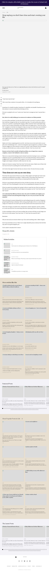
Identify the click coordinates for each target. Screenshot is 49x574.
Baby (25, 399)
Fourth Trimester (7, 514)
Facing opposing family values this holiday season (12, 299)
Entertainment (7, 490)
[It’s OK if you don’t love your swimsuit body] (7, 251)
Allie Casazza (6, 90)
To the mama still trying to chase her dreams (34, 299)
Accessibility (39, 566)
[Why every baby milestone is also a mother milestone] (35, 391)
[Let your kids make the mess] (36, 337)
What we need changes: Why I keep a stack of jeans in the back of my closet (26, 258)
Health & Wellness (15, 250)
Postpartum (13, 514)
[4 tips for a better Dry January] (7, 264)
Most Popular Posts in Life (11, 419)
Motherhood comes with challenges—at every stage (12, 346)
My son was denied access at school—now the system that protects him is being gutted (13, 461)
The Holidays (6, 304)
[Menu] (3, 8)
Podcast (9, 566)
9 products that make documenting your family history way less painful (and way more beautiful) (12, 485)
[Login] (45, 8)
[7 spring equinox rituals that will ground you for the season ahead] (36, 452)
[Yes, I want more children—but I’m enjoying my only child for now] (36, 359)
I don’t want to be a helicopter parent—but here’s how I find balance (24, 246)
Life (7, 12)
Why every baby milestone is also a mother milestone (34, 400)
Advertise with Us (22, 566)
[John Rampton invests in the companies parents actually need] (36, 475)
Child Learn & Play (7, 466)
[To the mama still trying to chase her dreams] (36, 290)
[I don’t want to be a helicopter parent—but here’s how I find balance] (7, 245)
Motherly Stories (14, 256)
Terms (33, 566)
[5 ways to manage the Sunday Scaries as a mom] (13, 359)
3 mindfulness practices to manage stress (19, 271)
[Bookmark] (1, 106)
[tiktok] (27, 561)
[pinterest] (30, 561)
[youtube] (24, 561)
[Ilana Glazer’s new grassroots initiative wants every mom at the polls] (36, 426)
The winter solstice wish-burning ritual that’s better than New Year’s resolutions (35, 509)
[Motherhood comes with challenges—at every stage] (13, 337)
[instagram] (19, 561)
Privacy (29, 566)
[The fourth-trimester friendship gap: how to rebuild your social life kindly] (13, 499)
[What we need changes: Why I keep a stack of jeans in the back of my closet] (7, 258)
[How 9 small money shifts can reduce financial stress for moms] (13, 391)
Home (3, 12)
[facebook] (22, 561)
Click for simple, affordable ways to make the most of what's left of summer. (24, 3)
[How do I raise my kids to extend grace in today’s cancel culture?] (36, 313)
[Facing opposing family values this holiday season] (13, 290)
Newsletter (14, 566)
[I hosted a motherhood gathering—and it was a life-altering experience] (13, 313)
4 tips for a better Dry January (17, 265)
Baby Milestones (30, 405)
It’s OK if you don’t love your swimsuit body (20, 252)
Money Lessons (5, 399)
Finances (10, 406)
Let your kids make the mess (31, 346)
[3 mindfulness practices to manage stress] (7, 270)
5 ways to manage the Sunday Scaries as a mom (12, 368)
